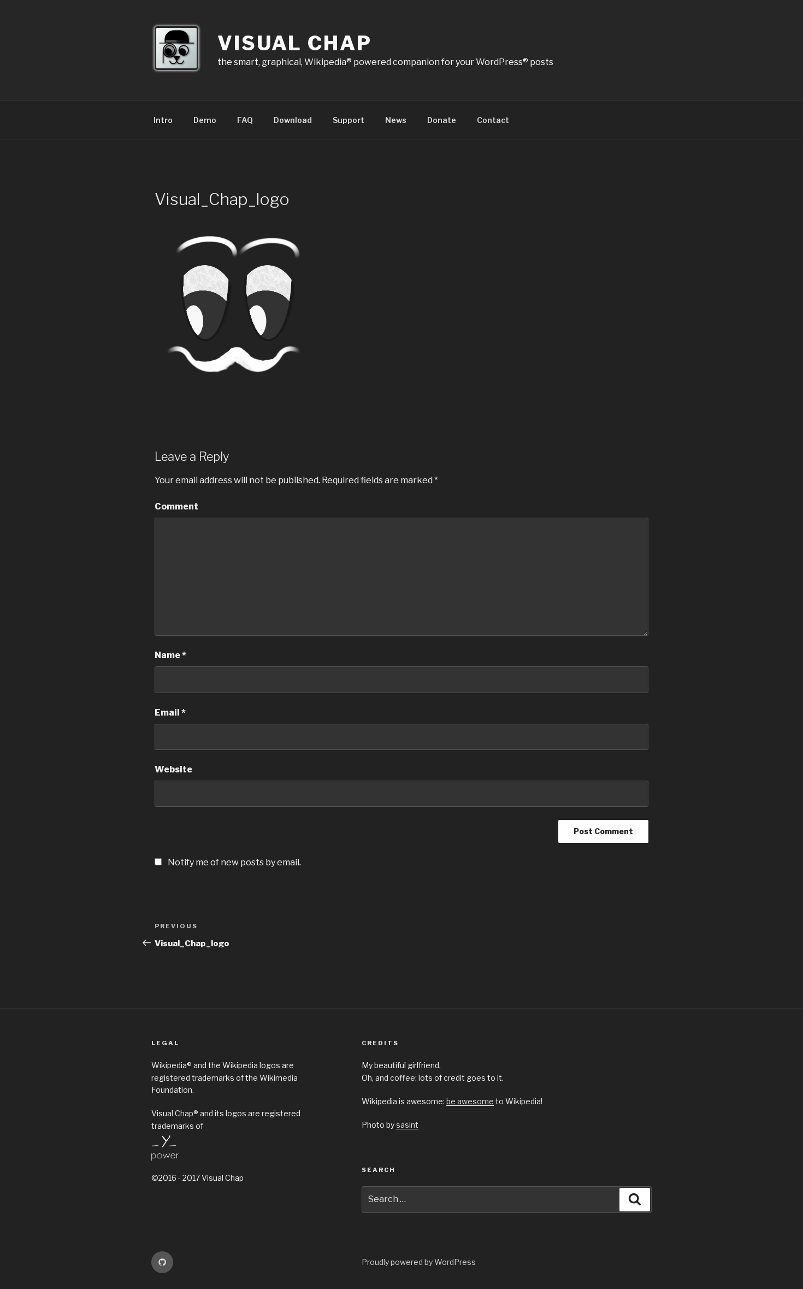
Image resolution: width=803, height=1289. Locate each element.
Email (170, 712)
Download (293, 120)
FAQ (245, 120)
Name (170, 655)
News (395, 120)
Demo (204, 120)
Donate (441, 120)
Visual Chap (294, 43)
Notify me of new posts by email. (234, 862)
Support (348, 120)
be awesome (470, 1101)
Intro (163, 120)
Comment (176, 506)
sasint (407, 1124)
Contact (493, 120)
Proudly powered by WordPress (419, 1262)
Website (173, 769)
